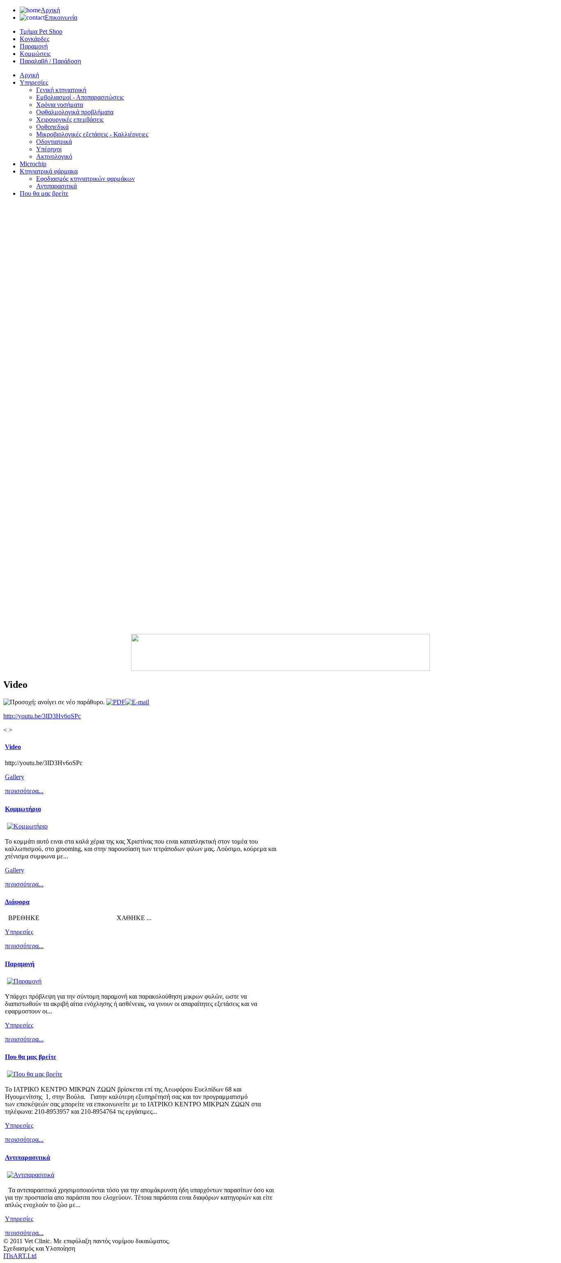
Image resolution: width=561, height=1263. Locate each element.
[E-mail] (137, 702)
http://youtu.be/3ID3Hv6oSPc (42, 715)
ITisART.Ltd (20, 1255)
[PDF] (115, 702)
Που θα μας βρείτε (30, 1056)
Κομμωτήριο (23, 808)
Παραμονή (19, 963)
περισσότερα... (24, 790)
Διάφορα (17, 901)
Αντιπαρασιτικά (27, 1157)
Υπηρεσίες (19, 931)
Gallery (14, 776)
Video (13, 746)
